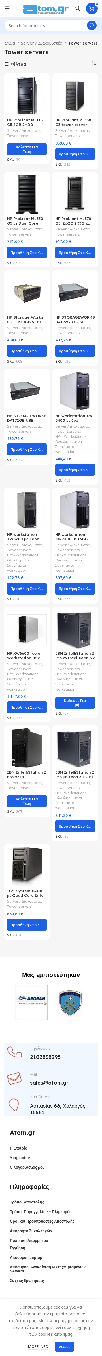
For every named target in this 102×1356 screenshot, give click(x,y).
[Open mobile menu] (7, 8)
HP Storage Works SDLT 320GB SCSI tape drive (25, 321)
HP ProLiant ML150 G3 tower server (73, 122)
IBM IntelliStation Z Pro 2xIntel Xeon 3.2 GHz (75, 658)
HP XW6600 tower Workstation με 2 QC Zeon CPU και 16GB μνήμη (24, 660)
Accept (64, 1346)
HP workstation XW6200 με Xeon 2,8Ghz (23, 539)
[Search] (92, 25)
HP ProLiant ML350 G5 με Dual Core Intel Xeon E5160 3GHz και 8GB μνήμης (26, 225)
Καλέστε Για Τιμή (27, 149)
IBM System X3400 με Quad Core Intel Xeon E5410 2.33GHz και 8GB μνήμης (26, 897)
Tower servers (19, 135)
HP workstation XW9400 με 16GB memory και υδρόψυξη (71, 541)
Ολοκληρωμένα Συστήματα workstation (68, 446)
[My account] (77, 8)
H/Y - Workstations (71, 436)
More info (38, 1346)
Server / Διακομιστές (42, 43)
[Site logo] (45, 8)
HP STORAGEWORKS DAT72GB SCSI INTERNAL (75, 321)
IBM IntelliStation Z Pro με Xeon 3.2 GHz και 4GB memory (75, 776)
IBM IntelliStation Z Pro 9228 (26, 774)
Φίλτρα (18, 64)
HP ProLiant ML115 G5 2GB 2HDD (24, 122)
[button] (75, 154)
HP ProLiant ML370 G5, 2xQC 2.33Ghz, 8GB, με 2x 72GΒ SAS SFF (75, 225)
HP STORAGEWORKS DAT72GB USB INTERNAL (27, 420)
